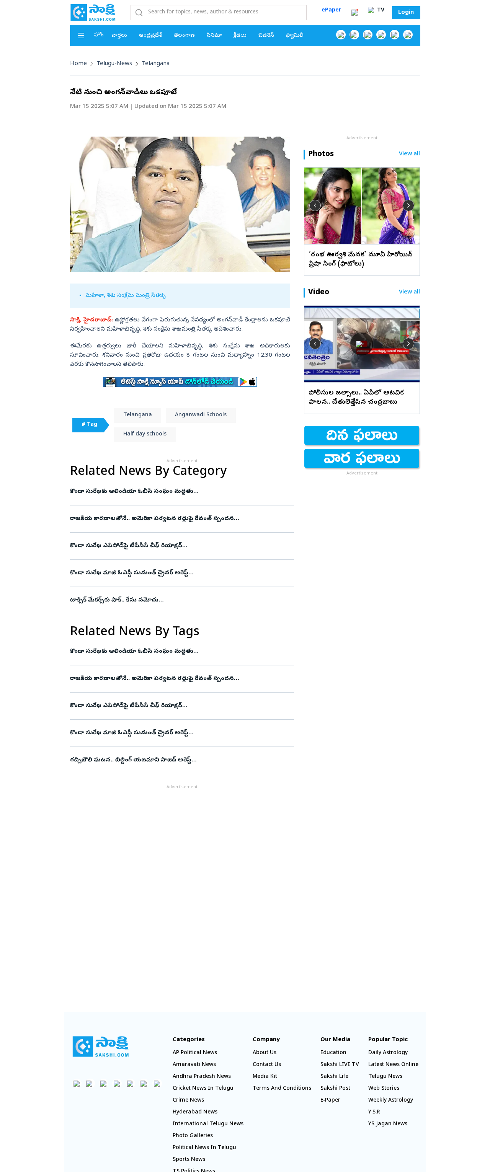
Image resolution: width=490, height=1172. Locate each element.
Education (333, 1053)
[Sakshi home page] (100, 1046)
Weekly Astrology (390, 1100)
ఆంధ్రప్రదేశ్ (150, 35)
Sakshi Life (334, 1077)
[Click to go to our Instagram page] (381, 34)
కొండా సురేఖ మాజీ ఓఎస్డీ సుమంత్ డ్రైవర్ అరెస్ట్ (175, 573)
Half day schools (145, 434)
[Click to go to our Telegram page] (144, 1083)
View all (409, 154)
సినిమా (214, 35)
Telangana (137, 415)
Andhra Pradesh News (202, 1077)
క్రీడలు (240, 35)
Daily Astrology (388, 1053)
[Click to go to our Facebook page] (341, 34)
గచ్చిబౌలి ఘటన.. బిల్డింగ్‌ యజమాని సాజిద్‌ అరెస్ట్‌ (178, 760)
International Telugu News (208, 1124)
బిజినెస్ (266, 35)
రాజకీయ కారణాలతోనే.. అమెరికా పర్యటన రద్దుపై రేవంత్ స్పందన (181, 519)
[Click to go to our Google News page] (408, 34)
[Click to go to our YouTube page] (394, 34)
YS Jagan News (387, 1124)
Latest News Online (393, 1065)
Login (406, 12)
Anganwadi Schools (201, 415)
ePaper (331, 10)
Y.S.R (374, 1112)
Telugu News (385, 1077)
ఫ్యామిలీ (294, 35)
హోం (99, 35)
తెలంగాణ (184, 35)
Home (78, 64)
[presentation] (315, 205)
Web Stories (383, 1088)
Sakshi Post (335, 1088)
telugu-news (114, 64)
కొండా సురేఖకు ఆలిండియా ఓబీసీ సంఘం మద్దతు (178, 492)
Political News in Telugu (204, 1148)
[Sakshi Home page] (93, 12)
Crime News (188, 1100)
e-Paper (330, 1100)
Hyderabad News (195, 1112)
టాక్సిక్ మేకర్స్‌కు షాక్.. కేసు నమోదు (179, 600)
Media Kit (265, 1077)
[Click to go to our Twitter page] (367, 34)
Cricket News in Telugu (203, 1088)
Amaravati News (194, 1065)
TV (380, 10)
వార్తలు (119, 35)
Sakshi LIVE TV (339, 1065)
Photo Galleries (193, 1136)
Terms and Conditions (282, 1088)
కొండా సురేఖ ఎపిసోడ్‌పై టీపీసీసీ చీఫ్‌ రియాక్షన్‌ (177, 546)
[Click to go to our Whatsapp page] (354, 34)
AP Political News (195, 1053)
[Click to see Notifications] (354, 12)
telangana (156, 64)
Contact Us (267, 1065)
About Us (264, 1053)
